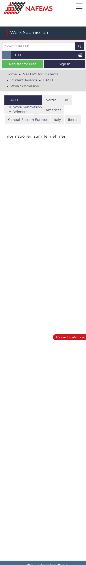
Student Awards (23, 80)
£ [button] (8, 56)
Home (12, 74)
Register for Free (22, 64)
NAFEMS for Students (40, 74)
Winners (20, 112)
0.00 (17, 55)
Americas (53, 110)
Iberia (72, 120)
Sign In (64, 64)
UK (66, 100)
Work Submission (27, 107)
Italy (57, 120)
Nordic (51, 100)
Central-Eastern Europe (27, 120)
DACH (48, 80)
